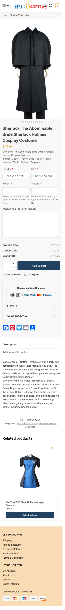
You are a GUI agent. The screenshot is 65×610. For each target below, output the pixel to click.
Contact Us (8, 579)
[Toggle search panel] (45, 6)
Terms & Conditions (13, 557)
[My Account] (50, 6)
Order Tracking (10, 583)
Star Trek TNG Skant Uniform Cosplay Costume (25, 503)
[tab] (31, 345)
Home (5, 15)
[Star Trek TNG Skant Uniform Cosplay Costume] (29, 471)
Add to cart (39, 265)
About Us (7, 575)
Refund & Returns (12, 544)
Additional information (15, 352)
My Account (9, 570)
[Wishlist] (52, 448)
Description (9, 344)
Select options (30, 515)
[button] (57, 6)
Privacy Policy (10, 553)
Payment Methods (12, 549)
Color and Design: (17, 316)
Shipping (11, 306)
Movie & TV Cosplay (19, 15)
